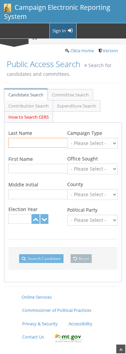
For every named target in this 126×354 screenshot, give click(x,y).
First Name (20, 159)
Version (110, 51)
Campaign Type (84, 133)
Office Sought (82, 158)
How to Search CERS (28, 117)
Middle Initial (23, 184)
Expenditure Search (76, 106)
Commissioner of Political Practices (56, 310)
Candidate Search (25, 95)
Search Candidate (44, 258)
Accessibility (80, 324)
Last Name (20, 133)
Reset (83, 258)
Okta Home (82, 51)
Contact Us (33, 337)
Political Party (82, 210)
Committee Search (70, 95)
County (75, 184)
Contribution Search (28, 106)
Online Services (37, 297)
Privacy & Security (40, 324)
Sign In (59, 31)
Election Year (23, 209)
